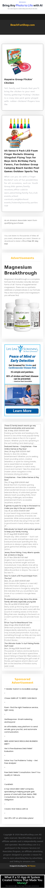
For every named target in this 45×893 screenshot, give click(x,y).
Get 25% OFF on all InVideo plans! (18, 818)
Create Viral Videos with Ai (16, 809)
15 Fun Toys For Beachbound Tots (18, 622)
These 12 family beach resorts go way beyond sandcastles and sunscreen (20, 426)
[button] (22, 33)
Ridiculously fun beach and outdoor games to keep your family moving (22, 530)
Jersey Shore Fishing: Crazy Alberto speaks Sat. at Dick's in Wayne (22, 553)
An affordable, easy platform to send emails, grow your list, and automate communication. (21, 729)
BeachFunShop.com (22, 24)
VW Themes (31, 866)
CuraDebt (8, 784)
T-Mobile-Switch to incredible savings (21, 689)
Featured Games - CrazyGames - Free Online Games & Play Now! (20, 447)
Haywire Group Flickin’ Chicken (18, 81)
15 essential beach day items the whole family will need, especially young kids (20, 600)
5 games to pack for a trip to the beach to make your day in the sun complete (22, 507)
